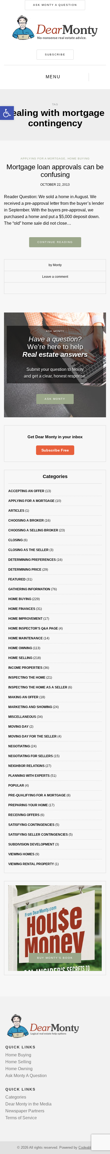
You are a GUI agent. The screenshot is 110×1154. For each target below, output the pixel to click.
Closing (15, 540)
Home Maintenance (25, 638)
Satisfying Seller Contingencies (38, 834)
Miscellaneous (22, 717)
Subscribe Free (55, 450)
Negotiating (19, 746)
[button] (7, 113)
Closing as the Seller (28, 550)
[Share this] (43, 288)
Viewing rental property (31, 864)
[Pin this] (67, 288)
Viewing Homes (21, 854)
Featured (17, 579)
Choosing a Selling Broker (33, 530)
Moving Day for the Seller (32, 736)
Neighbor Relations (26, 766)
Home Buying (79, 158)
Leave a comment (55, 277)
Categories (15, 1097)
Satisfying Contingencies (31, 825)
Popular (16, 785)
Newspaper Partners (24, 1111)
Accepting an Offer (26, 491)
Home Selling (20, 658)
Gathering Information (29, 589)
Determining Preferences (32, 560)
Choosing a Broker (26, 520)
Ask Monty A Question (55, 4)
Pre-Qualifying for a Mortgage (37, 795)
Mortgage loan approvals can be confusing (55, 171)
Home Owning (20, 648)
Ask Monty (55, 398)
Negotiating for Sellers (30, 756)
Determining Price (24, 569)
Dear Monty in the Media (28, 1104)
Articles (16, 511)
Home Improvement (25, 619)
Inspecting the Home (26, 677)
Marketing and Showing (30, 707)
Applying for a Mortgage (43, 158)
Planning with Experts (29, 776)
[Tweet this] (51, 288)
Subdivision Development (31, 844)
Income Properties (25, 668)
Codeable (85, 1147)
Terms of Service (21, 1118)
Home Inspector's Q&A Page (33, 628)
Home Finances (21, 609)
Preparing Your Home (28, 805)
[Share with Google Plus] (59, 288)
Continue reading (55, 242)
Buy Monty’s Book (55, 957)
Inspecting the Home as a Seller (37, 687)
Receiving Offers (24, 815)
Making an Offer (23, 697)
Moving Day (18, 726)
